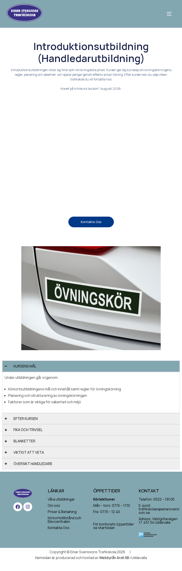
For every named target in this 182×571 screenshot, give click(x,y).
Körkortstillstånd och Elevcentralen (64, 519)
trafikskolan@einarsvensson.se (159, 511)
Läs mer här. (76, 140)
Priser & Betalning (62, 511)
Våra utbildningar (61, 499)
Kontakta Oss (58, 527)
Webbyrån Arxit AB (114, 557)
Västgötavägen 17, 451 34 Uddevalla (158, 520)
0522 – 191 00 (163, 499)
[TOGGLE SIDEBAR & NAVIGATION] (170, 14)
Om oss (54, 505)
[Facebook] (17, 506)
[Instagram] (27, 506)
